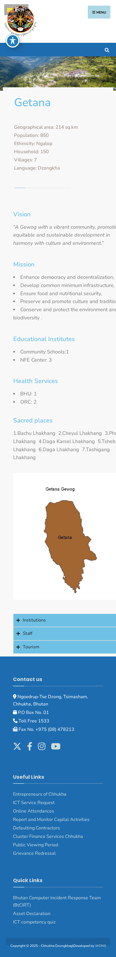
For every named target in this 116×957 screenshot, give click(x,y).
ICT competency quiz (34, 922)
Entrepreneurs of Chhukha (39, 794)
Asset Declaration (31, 914)
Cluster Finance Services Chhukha (48, 836)
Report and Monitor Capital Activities (51, 819)
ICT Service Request (34, 803)
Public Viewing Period (35, 845)
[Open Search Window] (107, 49)
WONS (100, 945)
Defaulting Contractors (36, 828)
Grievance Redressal (35, 853)
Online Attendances (33, 811)
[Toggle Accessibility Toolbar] (12, 41)
